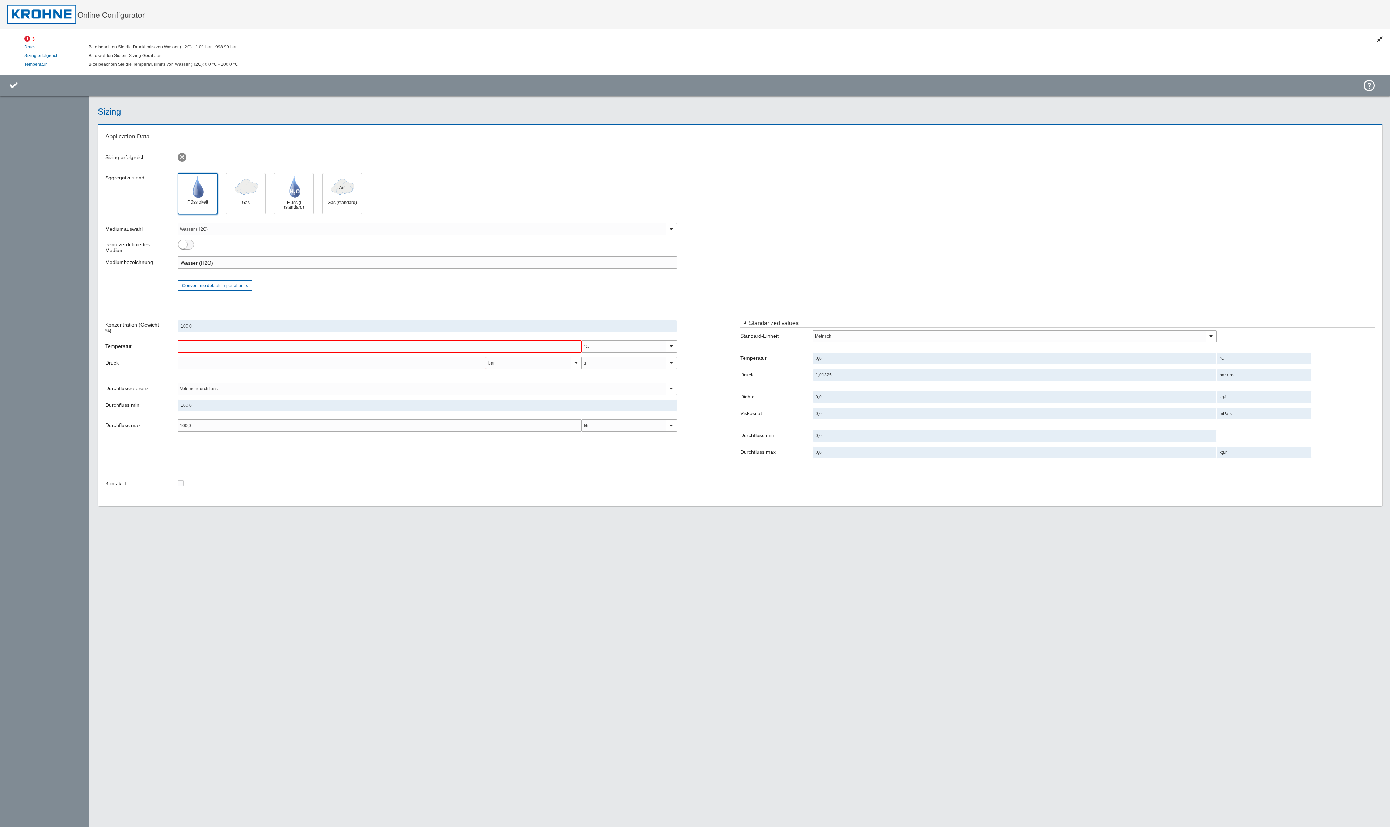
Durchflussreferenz (127, 388)
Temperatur (35, 64)
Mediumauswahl (124, 229)
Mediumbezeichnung (129, 262)
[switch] (183, 244)
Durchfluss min (122, 405)
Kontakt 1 (116, 483)
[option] (198, 193)
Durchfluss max (123, 425)
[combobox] (422, 229)
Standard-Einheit (759, 336)
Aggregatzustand (124, 177)
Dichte (747, 397)
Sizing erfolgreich (41, 55)
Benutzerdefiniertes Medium (127, 247)
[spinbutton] (379, 346)
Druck (30, 47)
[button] (744, 323)
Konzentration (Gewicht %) (132, 327)
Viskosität (751, 413)
